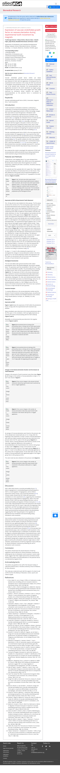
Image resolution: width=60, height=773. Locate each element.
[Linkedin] (49, 746)
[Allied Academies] (12, 4)
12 (22, 142)
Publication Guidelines (6, 755)
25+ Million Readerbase (52, 26)
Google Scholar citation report (49, 147)
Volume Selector (50, 127)
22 (39, 502)
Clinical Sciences (51, 277)
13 (23, 142)
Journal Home (50, 60)
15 (36, 142)
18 (35, 493)
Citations (52, 88)
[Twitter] (46, 746)
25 (29, 528)
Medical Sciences (51, 292)
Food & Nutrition (51, 279)
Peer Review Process (50, 93)
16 (27, 248)
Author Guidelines (49, 70)
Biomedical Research (29, 73)
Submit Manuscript (50, 110)
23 (35, 523)
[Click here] (51, 168)
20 (24, 497)
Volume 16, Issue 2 (52, 241)
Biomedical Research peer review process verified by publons (51, 180)
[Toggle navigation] (56, 3)
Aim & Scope (49, 84)
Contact (5, 758)
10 (13, 139)
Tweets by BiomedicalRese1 (49, 262)
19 (36, 493)
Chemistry (49, 272)
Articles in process (50, 115)
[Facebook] (42, 746)
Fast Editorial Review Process (51, 77)
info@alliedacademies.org (37, 752)
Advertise (52, 137)
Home (4, 746)
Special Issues (50, 121)
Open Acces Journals (8, 748)
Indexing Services (50, 132)
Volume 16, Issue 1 (52, 243)
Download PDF (52, 37)
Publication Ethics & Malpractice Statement (49, 102)
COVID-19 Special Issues (50, 142)
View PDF (51, 34)
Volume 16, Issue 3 (52, 239)
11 (20, 142)
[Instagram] (46, 749)
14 (25, 142)
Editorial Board (50, 65)
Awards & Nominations (51, 30)
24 (28, 528)
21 (37, 502)
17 (35, 488)
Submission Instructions (6, 751)
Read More (51, 224)
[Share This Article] (49, 53)
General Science (51, 282)
